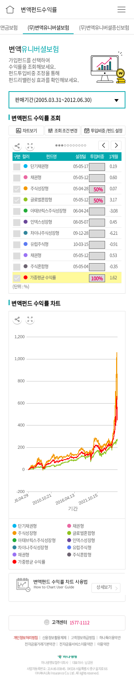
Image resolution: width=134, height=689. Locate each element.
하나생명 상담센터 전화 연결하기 (46, 622)
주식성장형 (39, 188)
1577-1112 (80, 622)
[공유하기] (17, 145)
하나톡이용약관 (110, 637)
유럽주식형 (39, 244)
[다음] (116, 145)
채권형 (35, 177)
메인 (10, 8)
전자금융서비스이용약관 (76, 644)
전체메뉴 (121, 9)
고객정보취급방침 (83, 637)
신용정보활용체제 (54, 637)
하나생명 (67, 656)
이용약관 (103, 644)
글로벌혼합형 (41, 199)
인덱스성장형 (41, 222)
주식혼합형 (39, 266)
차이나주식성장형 (44, 233)
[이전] (103, 145)
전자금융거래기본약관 (40, 644)
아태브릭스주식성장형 (48, 211)
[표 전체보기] (30, 145)
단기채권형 (39, 166)
